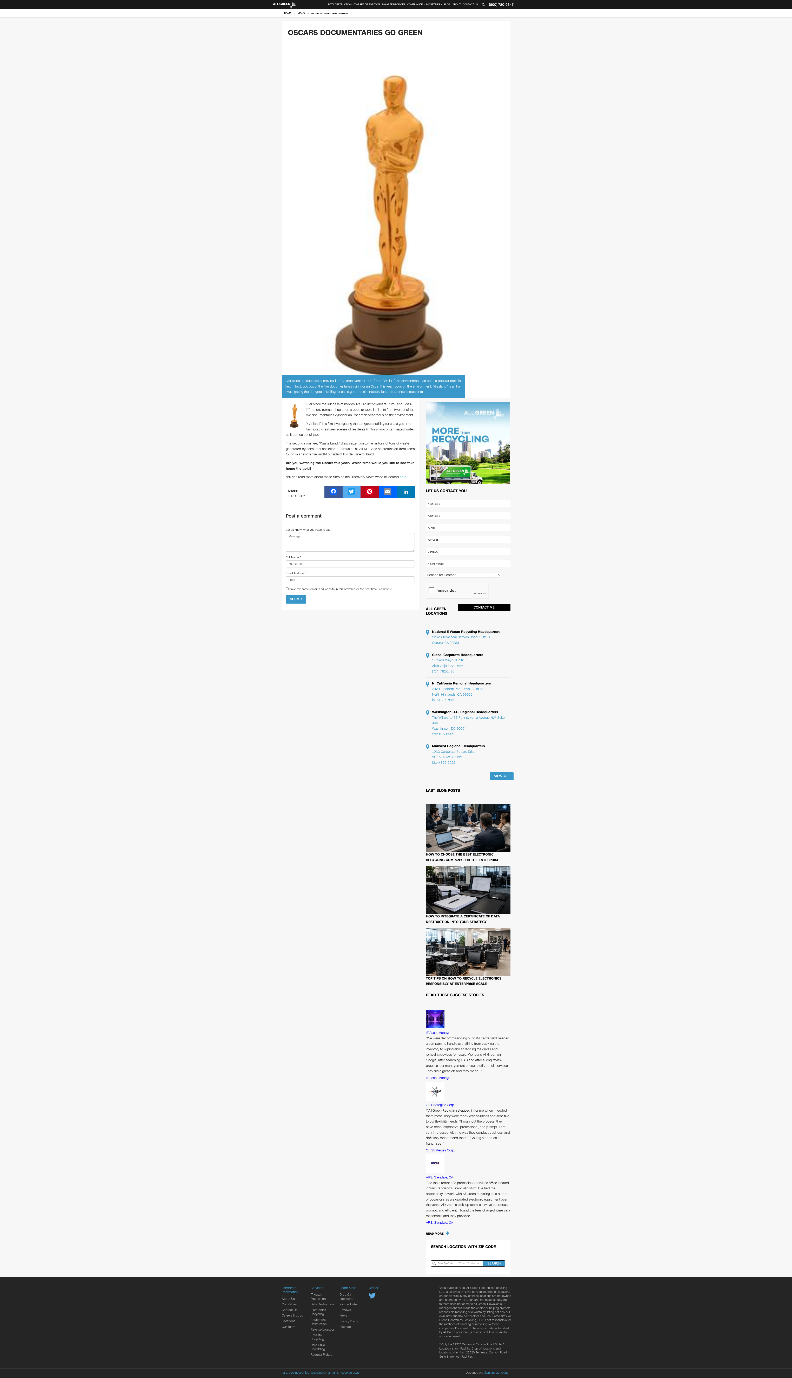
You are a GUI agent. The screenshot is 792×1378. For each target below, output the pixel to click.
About (457, 4)
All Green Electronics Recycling (302, 1373)
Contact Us (470, 4)
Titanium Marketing (495, 1373)
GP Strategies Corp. (440, 1105)
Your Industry (348, 1304)
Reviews (345, 1310)
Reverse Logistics (323, 1329)
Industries (433, 4)
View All (501, 776)
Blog (447, 4)
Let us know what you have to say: (308, 530)
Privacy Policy (348, 1321)
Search (494, 1263)
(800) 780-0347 (501, 4)
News (343, 1315)
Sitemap (345, 1327)
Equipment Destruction (319, 1322)
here (403, 477)
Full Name (292, 557)
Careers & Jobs (292, 1315)
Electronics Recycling (318, 1312)
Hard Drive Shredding (318, 1347)
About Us (288, 1298)
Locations (288, 1321)
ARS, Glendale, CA (439, 1177)
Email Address (295, 573)
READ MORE (435, 1234)
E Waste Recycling (317, 1337)
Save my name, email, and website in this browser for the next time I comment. (340, 589)
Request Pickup (321, 1354)
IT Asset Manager (438, 1032)
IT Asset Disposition (367, 4)
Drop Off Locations (346, 1296)
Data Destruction (339, 4)
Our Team (288, 1327)
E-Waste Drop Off (393, 4)
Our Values (289, 1304)
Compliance (415, 4)
